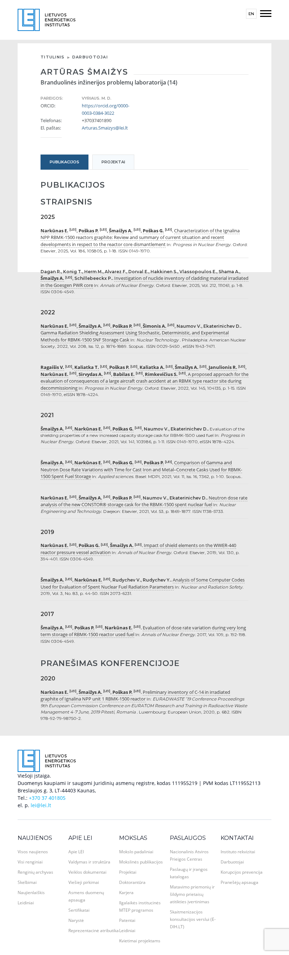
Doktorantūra (132, 882)
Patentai (127, 920)
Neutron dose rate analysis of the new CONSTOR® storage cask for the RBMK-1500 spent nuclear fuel (144, 501)
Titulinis (53, 57)
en (251, 13)
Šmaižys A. (121, 230)
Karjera (126, 893)
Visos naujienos (33, 852)
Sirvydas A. (91, 374)
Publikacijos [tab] (64, 161)
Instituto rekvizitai (238, 852)
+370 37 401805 (47, 797)
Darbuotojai (90, 57)
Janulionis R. (223, 367)
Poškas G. (153, 230)
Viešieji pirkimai (83, 882)
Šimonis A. (154, 326)
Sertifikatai (79, 910)
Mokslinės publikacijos (141, 862)
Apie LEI (80, 838)
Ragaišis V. (52, 367)
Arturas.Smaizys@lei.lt (105, 128)
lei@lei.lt (41, 805)
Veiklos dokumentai (87, 872)
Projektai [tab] (113, 161)
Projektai (127, 872)
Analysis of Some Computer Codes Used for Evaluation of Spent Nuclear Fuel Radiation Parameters (143, 583)
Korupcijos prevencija (242, 872)
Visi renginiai (30, 862)
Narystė (76, 920)
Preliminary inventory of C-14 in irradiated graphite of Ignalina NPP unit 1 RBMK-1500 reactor (135, 695)
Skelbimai (27, 882)
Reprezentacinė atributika (93, 931)
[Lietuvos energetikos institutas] (46, 19)
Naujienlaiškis (31, 893)
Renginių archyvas (35, 872)
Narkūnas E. (54, 230)
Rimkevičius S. (161, 374)
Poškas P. (89, 230)
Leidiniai (26, 903)
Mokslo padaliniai (136, 852)
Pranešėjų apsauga (239, 882)
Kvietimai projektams (139, 941)
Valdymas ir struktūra (89, 862)
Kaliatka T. (86, 367)
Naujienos (35, 838)
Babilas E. (124, 374)
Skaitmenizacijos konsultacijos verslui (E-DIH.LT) (193, 919)
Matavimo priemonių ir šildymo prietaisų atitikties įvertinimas (192, 894)
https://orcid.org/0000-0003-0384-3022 (105, 109)
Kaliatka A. (152, 367)
